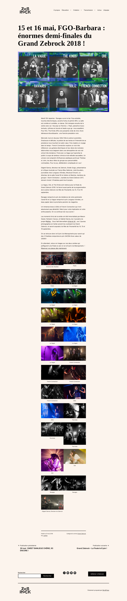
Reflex (49, 221)
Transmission (88, 10)
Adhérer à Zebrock (97, 574)
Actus (99, 10)
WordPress (105, 590)
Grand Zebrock (82, 533)
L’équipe (106, 10)
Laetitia (45, 535)
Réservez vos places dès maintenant (54, 248)
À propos (57, 10)
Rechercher (21, 572)
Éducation (65, 10)
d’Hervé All (71, 221)
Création (76, 10)
